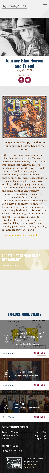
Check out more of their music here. (22, 235)
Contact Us (29, 467)
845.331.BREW (30, 464)
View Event (39, 353)
